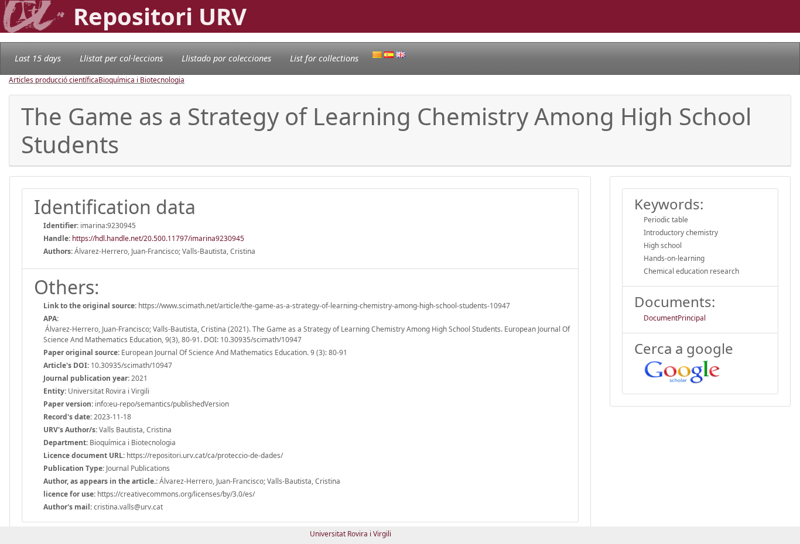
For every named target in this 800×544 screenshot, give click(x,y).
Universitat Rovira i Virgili (350, 534)
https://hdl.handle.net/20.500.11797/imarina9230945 (158, 238)
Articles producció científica (53, 80)
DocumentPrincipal (675, 318)
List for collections (324, 58)
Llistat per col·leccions (121, 58)
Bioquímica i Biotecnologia (141, 80)
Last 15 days (38, 58)
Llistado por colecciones (226, 58)
